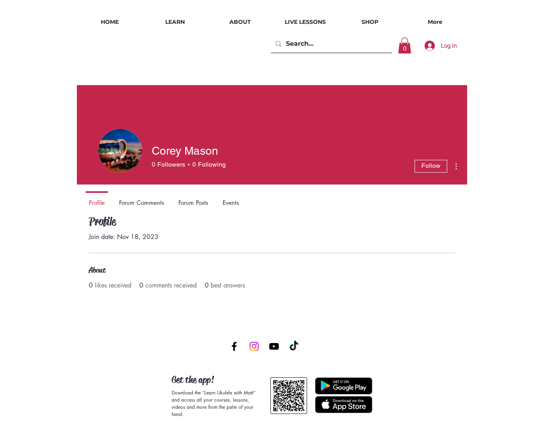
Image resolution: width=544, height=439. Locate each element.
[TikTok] (294, 346)
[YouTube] (274, 346)
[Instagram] (254, 346)
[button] (305, 22)
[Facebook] (234, 346)
